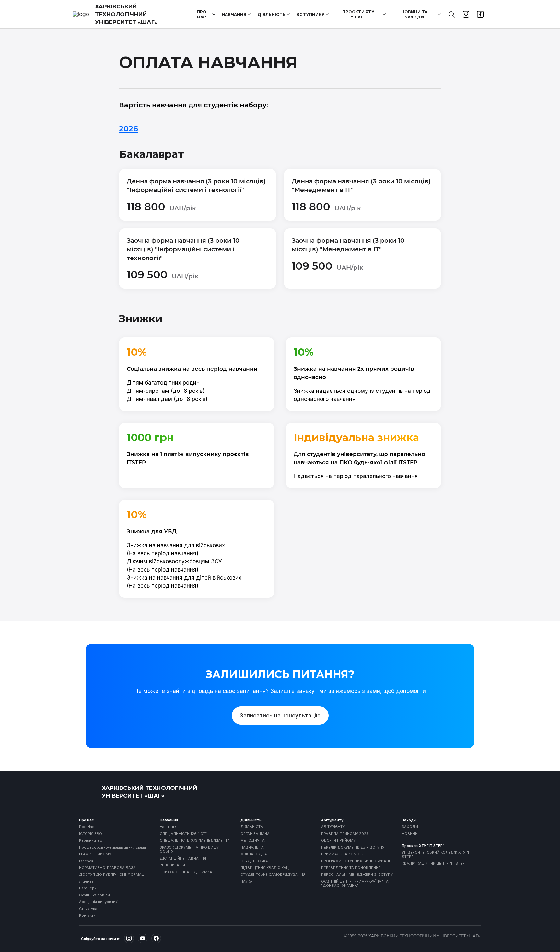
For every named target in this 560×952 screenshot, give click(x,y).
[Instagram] (129, 938)
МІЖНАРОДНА (253, 854)
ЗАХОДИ (410, 827)
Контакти (87, 915)
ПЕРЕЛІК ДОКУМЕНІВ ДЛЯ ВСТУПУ (352, 847)
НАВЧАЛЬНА (252, 847)
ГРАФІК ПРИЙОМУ (95, 854)
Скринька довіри (94, 895)
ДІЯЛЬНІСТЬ (251, 827)
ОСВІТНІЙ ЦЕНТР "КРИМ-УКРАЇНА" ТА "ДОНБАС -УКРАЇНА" (355, 883)
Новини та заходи (414, 14)
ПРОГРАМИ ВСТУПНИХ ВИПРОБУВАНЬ (356, 861)
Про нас (201, 14)
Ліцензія (86, 881)
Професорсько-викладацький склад (112, 847)
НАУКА (246, 881)
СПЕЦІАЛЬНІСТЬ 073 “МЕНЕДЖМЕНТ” (194, 840)
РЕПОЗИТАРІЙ (172, 865)
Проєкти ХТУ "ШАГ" (358, 14)
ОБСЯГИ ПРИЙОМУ (338, 840)
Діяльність (271, 14)
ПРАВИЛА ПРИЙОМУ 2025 (344, 834)
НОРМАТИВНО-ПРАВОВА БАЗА (107, 868)
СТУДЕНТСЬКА (254, 861)
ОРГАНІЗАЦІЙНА (255, 834)
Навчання (234, 14)
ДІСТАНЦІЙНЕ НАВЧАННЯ (183, 858)
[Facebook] (156, 938)
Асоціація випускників (100, 902)
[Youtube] (142, 938)
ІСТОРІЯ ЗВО (90, 834)
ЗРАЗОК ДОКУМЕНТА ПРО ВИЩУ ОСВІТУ (189, 849)
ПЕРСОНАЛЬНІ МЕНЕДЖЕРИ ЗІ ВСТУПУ (357, 875)
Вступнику (310, 14)
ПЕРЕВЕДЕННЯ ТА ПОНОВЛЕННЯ (351, 868)
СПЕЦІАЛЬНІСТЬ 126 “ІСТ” (183, 834)
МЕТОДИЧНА (252, 840)
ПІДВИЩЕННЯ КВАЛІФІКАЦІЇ (265, 868)
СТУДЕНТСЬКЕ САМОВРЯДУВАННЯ (272, 875)
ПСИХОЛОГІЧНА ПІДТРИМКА (186, 872)
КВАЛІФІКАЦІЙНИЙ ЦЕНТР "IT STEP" (434, 864)
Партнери (88, 888)
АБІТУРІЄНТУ (333, 827)
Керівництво (90, 840)
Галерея (86, 861)
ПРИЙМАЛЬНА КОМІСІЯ (342, 854)
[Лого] (88, 791)
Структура (88, 909)
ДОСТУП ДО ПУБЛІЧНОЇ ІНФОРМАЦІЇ (112, 875)
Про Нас (86, 827)
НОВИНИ (410, 834)
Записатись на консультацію (280, 715)
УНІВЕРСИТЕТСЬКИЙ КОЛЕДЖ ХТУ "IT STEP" (436, 854)
